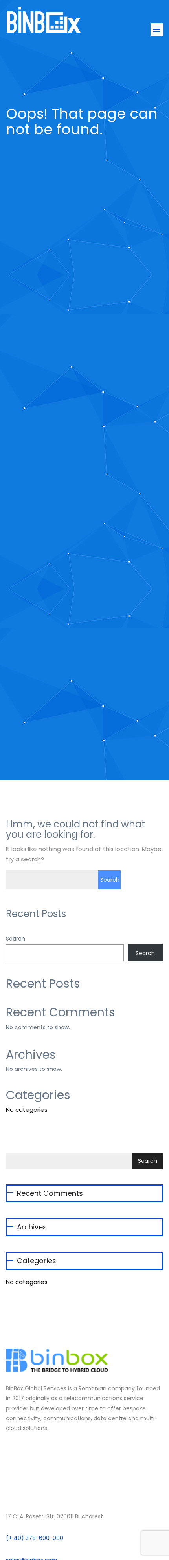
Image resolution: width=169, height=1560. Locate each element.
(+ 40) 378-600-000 (34, 1538)
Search (15, 939)
